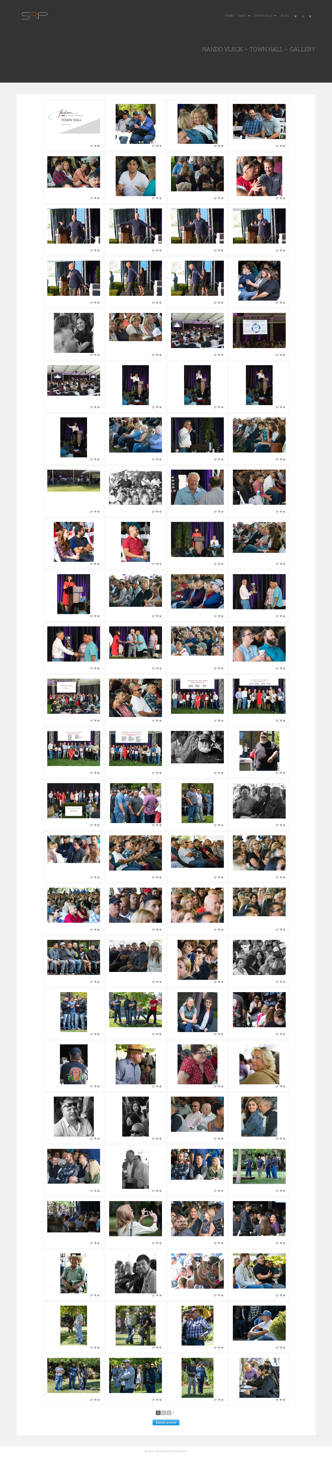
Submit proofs (166, 1422)
